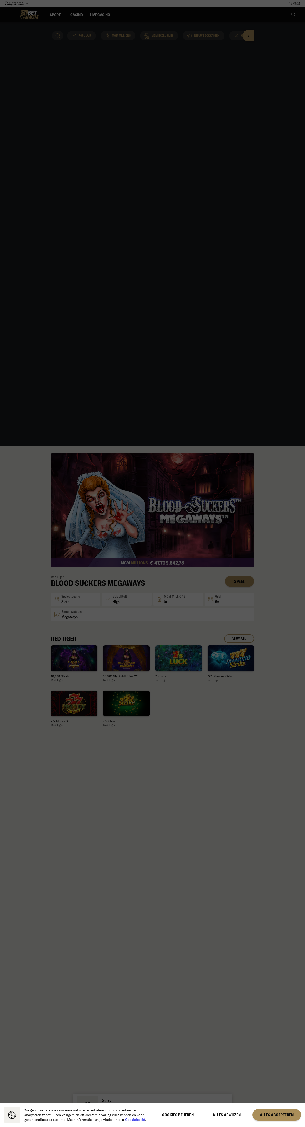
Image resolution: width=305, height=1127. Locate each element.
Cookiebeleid (135, 1119)
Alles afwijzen (227, 1114)
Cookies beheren (178, 1114)
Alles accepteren (277, 1114)
